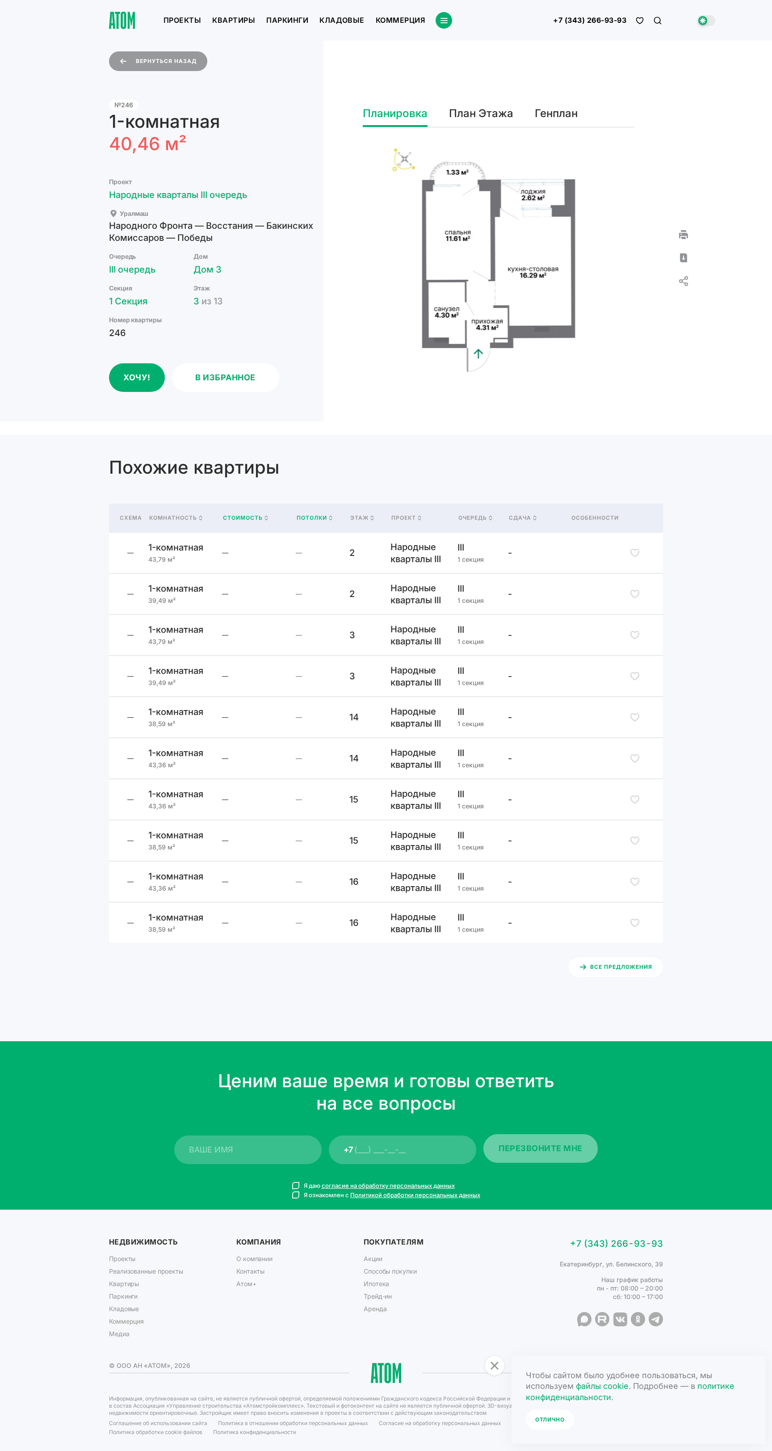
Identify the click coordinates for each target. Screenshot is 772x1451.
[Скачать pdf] (683, 258)
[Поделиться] (683, 281)
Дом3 (207, 269)
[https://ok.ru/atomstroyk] (638, 1319)
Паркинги (287, 20)
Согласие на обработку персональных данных (440, 1423)
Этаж (359, 518)
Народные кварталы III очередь (178, 194)
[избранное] (640, 20)
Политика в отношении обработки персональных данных (293, 1423)
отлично (550, 1419)
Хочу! (137, 377)
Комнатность (173, 518)
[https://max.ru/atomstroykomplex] (584, 1319)
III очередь (132, 269)
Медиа (119, 1333)
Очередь (472, 518)
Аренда (375, 1308)
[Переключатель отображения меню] (444, 20)
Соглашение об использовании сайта (158, 1423)
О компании (254, 1258)
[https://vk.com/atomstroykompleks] (620, 1319)
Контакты (250, 1271)
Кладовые (342, 20)
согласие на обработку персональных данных (388, 1185)
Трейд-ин (378, 1296)
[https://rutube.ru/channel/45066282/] (602, 1319)
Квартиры (233, 20)
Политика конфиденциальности (254, 1432)
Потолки (312, 518)
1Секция (128, 301)
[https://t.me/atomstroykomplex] (656, 1319)
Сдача (520, 518)
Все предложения (621, 966)
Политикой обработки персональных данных (415, 1195)
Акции (373, 1258)
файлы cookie (602, 1386)
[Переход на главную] (122, 20)
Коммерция (400, 20)
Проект (403, 518)
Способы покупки (390, 1271)
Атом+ (246, 1283)
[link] (386, 552)
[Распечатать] (683, 234)
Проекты (182, 20)
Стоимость (243, 518)
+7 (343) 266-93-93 (589, 21)
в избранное (225, 377)
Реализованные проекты (146, 1271)
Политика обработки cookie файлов (155, 1432)
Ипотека (376, 1283)
